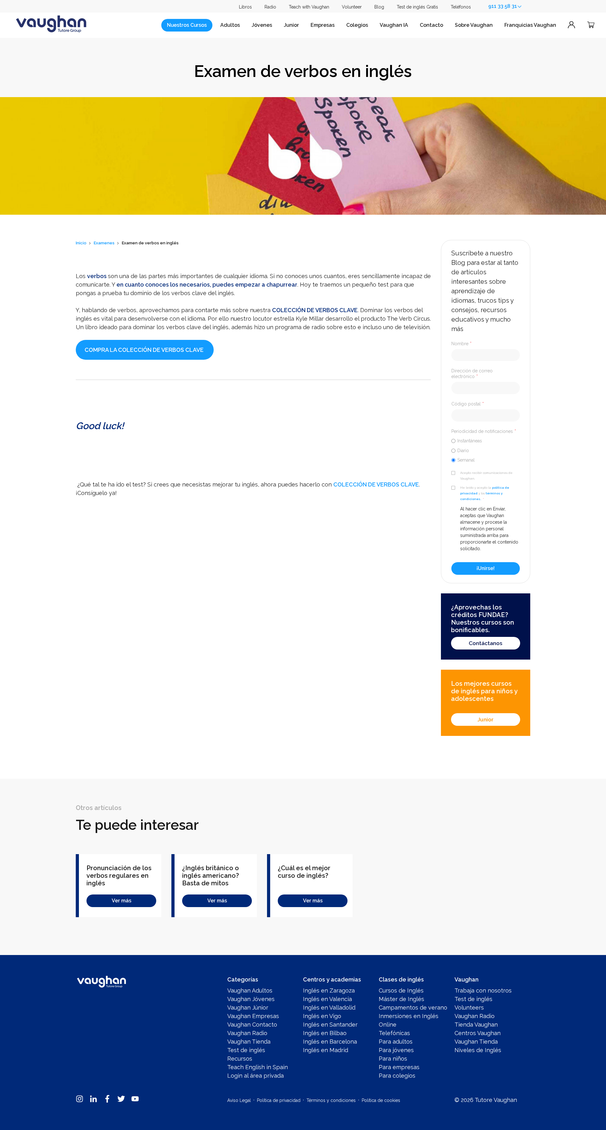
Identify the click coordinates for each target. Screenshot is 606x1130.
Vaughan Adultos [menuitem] (249, 990)
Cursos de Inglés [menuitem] (401, 990)
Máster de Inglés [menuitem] (401, 999)
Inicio (81, 243)
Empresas (323, 25)
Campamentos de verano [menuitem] (413, 1007)
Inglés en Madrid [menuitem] (325, 1050)
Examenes (104, 243)
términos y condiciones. (481, 496)
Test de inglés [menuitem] (246, 1050)
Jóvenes (262, 25)
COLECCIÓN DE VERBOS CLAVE (315, 310)
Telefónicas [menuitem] (394, 1033)
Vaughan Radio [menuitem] (247, 1033)
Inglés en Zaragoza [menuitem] (329, 990)
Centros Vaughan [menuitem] (477, 1033)
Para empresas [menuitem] (399, 1067)
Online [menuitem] (387, 1024)
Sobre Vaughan (474, 25)
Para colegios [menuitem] (397, 1075)
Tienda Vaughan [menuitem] (476, 1024)
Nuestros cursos (187, 25)
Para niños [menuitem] (393, 1058)
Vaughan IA (394, 25)
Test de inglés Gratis (417, 6)
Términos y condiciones (331, 1100)
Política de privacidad (278, 1100)
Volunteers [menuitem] (469, 1007)
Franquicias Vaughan (530, 25)
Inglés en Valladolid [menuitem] (329, 1007)
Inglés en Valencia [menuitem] (327, 999)
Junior (291, 25)
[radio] (485, 441)
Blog (379, 6)
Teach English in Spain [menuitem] (257, 1067)
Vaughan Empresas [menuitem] (253, 1016)
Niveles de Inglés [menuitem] (477, 1050)
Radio (270, 6)
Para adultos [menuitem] (396, 1041)
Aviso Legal (239, 1100)
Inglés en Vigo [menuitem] (322, 1016)
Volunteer (352, 6)
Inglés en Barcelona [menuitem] (330, 1041)
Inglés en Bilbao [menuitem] (325, 1033)
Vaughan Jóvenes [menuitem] (251, 999)
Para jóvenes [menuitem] (396, 1050)
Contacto (431, 25)
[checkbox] (485, 450)
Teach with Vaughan (309, 6)
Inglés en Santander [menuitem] (330, 1024)
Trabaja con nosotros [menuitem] (483, 990)
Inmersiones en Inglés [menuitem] (408, 1016)
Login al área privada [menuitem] (255, 1075)
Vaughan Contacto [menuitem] (252, 1024)
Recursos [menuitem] (239, 1058)
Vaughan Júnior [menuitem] (247, 1007)
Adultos (230, 25)
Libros (245, 6)
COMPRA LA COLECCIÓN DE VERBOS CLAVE (144, 350)
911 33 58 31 (502, 6)
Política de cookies (381, 1100)
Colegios (357, 25)
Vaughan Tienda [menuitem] (248, 1041)
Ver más (121, 901)
